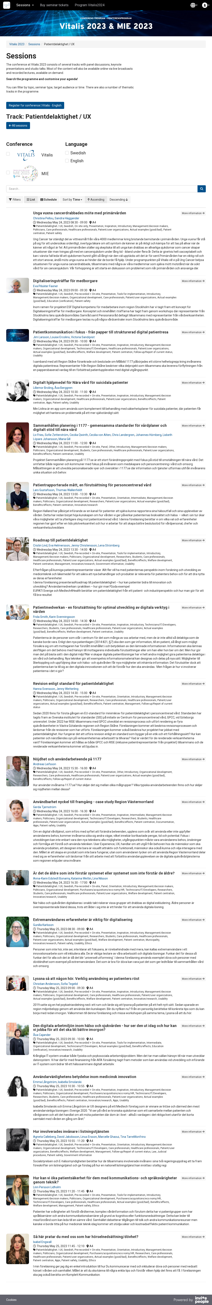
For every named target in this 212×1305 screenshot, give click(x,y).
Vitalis (47, 154)
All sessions (19, 125)
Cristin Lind (40, 545)
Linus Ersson (89, 1136)
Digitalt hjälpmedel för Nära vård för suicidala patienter (80, 382)
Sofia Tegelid (69, 983)
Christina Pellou (43, 218)
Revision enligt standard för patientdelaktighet (73, 683)
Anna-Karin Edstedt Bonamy (51, 878)
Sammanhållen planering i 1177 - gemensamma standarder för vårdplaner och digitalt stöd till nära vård (100, 427)
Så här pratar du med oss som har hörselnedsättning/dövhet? (85, 1236)
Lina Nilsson (100, 878)
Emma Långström (45, 1082)
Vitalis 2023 (16, 44)
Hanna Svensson (44, 688)
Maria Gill (64, 439)
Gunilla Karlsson (43, 925)
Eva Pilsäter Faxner (45, 286)
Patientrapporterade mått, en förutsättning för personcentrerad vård (92, 485)
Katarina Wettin (81, 878)
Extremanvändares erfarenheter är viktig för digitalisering (82, 919)
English (76, 160)
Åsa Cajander (42, 1035)
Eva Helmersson (59, 545)
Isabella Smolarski (70, 1082)
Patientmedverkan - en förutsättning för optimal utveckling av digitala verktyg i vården (101, 609)
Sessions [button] (23, 5)
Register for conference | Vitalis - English (35, 105)
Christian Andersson (46, 983)
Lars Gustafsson (43, 490)
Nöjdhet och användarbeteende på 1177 (67, 759)
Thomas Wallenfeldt (69, 490)
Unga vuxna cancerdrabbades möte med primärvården (79, 213)
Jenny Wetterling (67, 688)
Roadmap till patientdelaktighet (60, 540)
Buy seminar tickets (54, 5)
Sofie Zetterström (56, 435)
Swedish (78, 152)
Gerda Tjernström (44, 807)
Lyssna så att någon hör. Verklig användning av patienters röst (86, 978)
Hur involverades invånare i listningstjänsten (71, 1131)
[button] (194, 5)
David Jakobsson (68, 1136)
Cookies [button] (11, 1299)
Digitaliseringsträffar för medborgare (65, 281)
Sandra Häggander (67, 218)
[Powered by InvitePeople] (191, 1300)
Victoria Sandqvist (83, 337)
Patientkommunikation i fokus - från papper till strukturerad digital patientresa (100, 332)
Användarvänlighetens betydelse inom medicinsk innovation (84, 1076)
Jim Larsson (41, 337)
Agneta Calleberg (44, 1136)
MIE (45, 173)
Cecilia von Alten (100, 435)
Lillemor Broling (43, 387)
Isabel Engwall (42, 1242)
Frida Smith (40, 616)
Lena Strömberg (108, 545)
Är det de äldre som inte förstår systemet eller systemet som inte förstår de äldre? (104, 873)
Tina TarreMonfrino (133, 1136)
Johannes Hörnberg (148, 435)
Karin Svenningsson (62, 616)
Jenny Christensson (84, 545)
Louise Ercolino (60, 337)
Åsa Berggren (63, 387)
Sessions (34, 44)
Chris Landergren (123, 435)
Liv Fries (38, 435)
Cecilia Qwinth (79, 435)
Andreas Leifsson (44, 764)
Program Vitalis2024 (90, 5)
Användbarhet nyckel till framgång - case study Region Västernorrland (93, 802)
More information (192, 213)
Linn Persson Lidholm (47, 1187)
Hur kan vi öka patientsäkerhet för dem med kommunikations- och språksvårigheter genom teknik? (105, 1180)
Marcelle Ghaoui (108, 1136)
